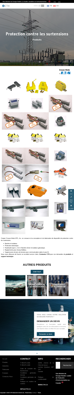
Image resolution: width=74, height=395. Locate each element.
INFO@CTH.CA (25, 389)
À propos (5, 373)
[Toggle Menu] (42, 5)
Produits (5, 362)
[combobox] (58, 365)
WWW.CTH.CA (43, 385)
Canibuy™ (35, 392)
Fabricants (5, 369)
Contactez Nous (7, 376)
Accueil (4, 359)
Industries (5, 366)
